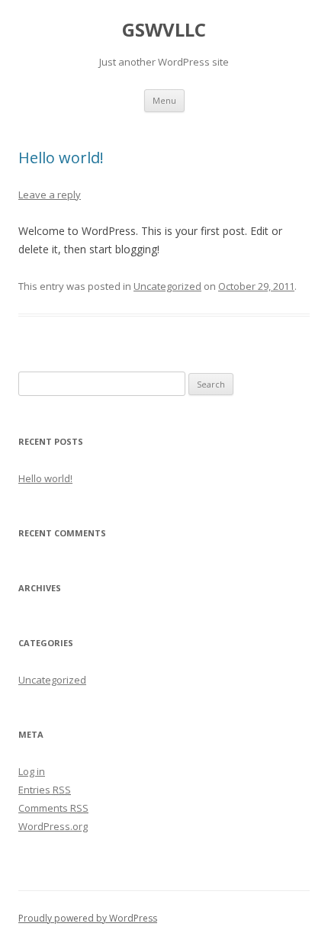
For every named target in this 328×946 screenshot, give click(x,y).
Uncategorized (167, 286)
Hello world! (61, 157)
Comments (53, 808)
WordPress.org (53, 826)
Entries (44, 789)
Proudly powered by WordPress (87, 918)
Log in (31, 771)
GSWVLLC (164, 30)
